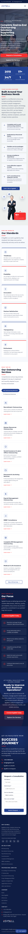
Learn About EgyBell (10, 188)
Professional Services (9, 394)
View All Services (13, 582)
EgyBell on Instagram (10, 769)
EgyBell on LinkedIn (9, 766)
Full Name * (7, 779)
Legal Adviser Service (7, 883)
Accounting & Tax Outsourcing (9, 870)
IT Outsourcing (5, 873)
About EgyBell (5, 895)
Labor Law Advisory (6, 886)
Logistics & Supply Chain (7, 881)
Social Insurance (5, 856)
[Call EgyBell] (14, 841)
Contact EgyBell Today (11, 616)
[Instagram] (10, 841)
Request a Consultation (14, 55)
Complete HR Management (8, 859)
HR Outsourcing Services (10, 390)
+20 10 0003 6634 (7, 1)
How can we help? (9, 798)
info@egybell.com (18, 1)
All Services (4, 898)
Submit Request (13, 810)
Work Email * (7, 786)
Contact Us (4, 903)
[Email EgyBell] (17, 841)
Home (3, 893)
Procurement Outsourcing (8, 876)
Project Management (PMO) (8, 878)
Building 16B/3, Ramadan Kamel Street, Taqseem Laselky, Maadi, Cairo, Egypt (14, 915)
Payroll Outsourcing (6, 854)
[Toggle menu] (25, 6)
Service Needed (8, 792)
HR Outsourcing (5, 848)
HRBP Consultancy (6, 861)
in (3, 841)
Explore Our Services (13, 60)
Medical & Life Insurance (7, 864)
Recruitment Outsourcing (7, 851)
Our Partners (4, 900)
